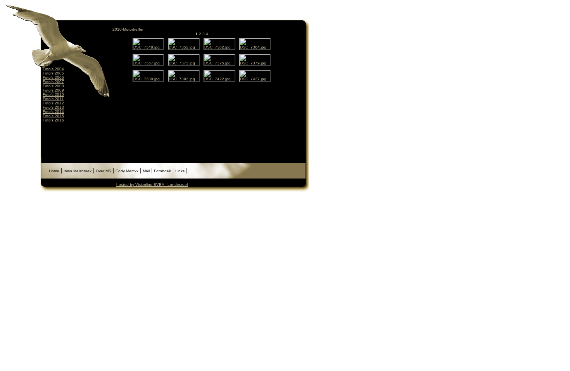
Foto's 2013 (53, 107)
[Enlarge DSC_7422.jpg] (219, 79)
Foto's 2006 (53, 77)
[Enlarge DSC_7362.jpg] (219, 47)
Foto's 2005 (53, 73)
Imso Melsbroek (78, 171)
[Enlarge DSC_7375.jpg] (219, 63)
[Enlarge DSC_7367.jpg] (148, 63)
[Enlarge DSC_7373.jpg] (184, 63)
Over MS (103, 171)
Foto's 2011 (53, 99)
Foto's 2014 (53, 111)
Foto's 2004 (53, 69)
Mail (146, 171)
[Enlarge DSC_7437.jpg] (255, 79)
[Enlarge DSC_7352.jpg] (184, 47)
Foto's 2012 (53, 103)
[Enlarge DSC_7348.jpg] (148, 47)
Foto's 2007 (53, 82)
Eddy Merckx (127, 171)
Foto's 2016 (53, 120)
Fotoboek (162, 171)
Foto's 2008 (53, 86)
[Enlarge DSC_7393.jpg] (184, 79)
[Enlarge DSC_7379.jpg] (255, 63)
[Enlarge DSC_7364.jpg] (255, 47)
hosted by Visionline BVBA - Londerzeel (152, 184)
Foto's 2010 (53, 94)
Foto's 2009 (53, 90)
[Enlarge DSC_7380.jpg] (148, 79)
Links (180, 171)
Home (54, 171)
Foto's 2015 (53, 116)
